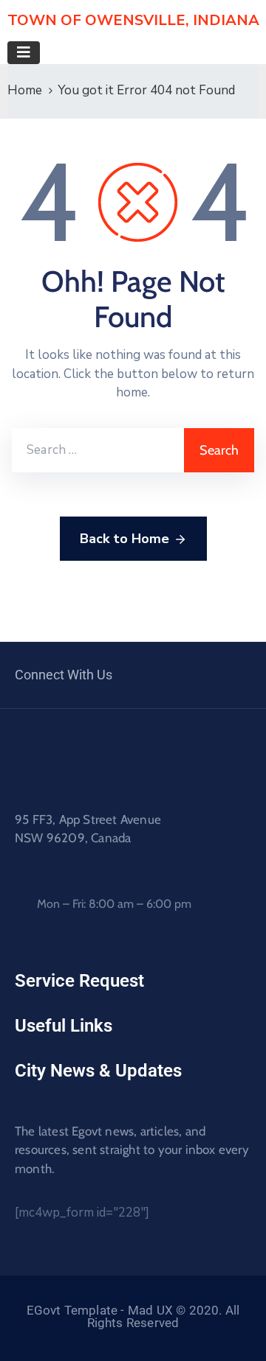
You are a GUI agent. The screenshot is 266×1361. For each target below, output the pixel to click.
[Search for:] (98, 450)
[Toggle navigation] (23, 52)
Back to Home (124, 538)
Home (24, 90)
